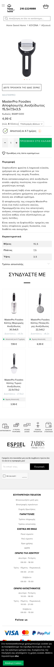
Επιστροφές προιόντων (27, 504)
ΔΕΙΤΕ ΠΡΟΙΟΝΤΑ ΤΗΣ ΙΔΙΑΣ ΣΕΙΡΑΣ (21, 87)
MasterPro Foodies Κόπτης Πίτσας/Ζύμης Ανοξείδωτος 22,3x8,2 (40, 324)
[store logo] (10, 8)
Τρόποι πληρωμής (27, 519)
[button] (6, 18)
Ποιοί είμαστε (27, 534)
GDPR (27, 548)
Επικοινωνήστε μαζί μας (27, 500)
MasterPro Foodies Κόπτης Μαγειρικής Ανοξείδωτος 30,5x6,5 (14, 324)
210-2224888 (28, 8)
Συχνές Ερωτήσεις (27, 509)
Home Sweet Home (16, 25)
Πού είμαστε (27, 538)
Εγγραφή (39, 466)
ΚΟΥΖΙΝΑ (33, 25)
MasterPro (8, 94)
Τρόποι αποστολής (27, 524)
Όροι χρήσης (27, 543)
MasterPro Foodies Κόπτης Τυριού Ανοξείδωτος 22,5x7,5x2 (13, 384)
